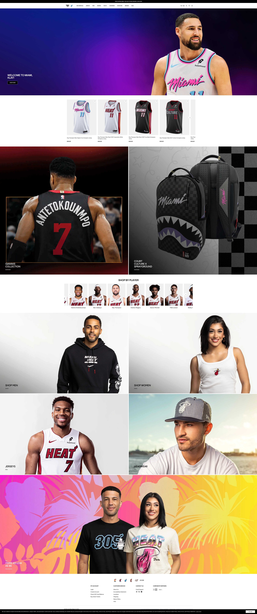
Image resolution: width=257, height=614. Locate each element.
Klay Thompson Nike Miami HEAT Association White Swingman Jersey (110, 137)
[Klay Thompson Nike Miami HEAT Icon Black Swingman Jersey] (143, 117)
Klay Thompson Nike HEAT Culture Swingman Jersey (172, 138)
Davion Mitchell (154, 307)
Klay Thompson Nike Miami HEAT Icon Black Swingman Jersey (142, 137)
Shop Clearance (8, 568)
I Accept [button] (250, 611)
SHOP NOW (12, 82)
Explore (6, 388)
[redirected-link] (128, 51)
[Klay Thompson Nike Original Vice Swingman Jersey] (82, 117)
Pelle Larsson (174, 307)
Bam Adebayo (97, 307)
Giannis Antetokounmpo (78, 307)
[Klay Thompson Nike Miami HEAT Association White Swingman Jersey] (112, 117)
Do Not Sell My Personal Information (184, 609)
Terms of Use (172, 609)
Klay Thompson (116, 307)
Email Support (139, 589)
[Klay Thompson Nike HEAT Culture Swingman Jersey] (174, 117)
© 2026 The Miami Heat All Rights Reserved (150, 609)
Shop (6, 469)
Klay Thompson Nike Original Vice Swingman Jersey (79, 138)
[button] (95, 101)
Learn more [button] (198, 611)
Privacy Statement (164, 609)
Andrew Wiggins (136, 307)
